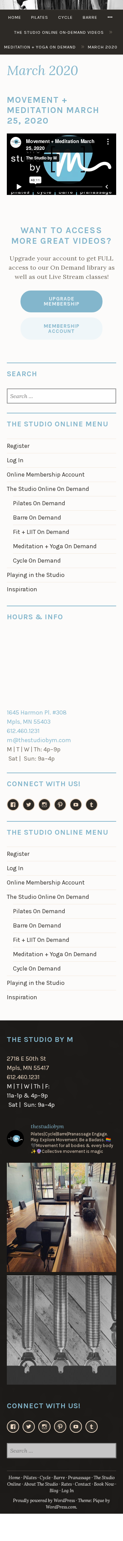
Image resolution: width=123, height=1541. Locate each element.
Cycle (65, 17)
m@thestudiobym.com (39, 740)
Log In (15, 460)
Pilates (39, 17)
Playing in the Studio (36, 575)
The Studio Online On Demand (48, 489)
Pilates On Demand (39, 503)
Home (14, 17)
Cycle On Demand (37, 560)
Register (18, 446)
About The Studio (41, 1484)
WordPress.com (61, 1507)
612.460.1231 (23, 731)
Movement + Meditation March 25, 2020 (53, 110)
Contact (83, 1484)
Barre (90, 17)
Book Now (104, 1484)
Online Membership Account (46, 474)
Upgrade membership (62, 301)
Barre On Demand (37, 517)
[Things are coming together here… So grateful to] (61, 1217)
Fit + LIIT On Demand (41, 532)
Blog (54, 1491)
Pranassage (79, 1478)
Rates (66, 1484)
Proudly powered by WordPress (44, 1500)
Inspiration (22, 589)
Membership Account (62, 328)
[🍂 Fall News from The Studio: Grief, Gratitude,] (61, 1330)
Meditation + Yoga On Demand (55, 546)
